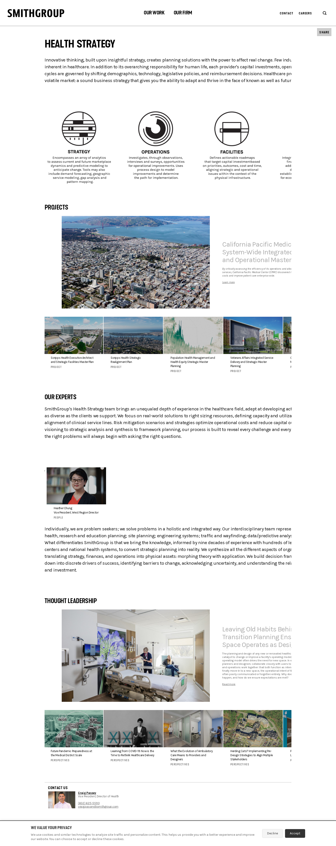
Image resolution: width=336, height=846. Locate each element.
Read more (228, 684)
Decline (272, 833)
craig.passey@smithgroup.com (98, 806)
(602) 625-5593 (88, 803)
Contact (286, 13)
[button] (154, 13)
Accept (295, 833)
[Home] (36, 13)
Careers (305, 13)
